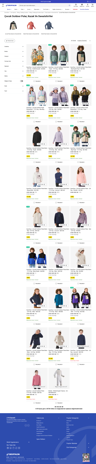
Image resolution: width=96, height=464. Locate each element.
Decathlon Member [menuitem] (84, 9)
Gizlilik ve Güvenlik (44, 458)
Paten (67, 431)
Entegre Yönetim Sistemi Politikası (44, 435)
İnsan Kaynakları (40, 431)
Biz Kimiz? (39, 420)
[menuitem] (9, 9)
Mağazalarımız (40, 422)
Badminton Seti (70, 425)
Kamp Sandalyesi (70, 435)
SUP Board (68, 420)
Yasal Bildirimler (29, 458)
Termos (68, 437)
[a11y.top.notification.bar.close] (90, 1)
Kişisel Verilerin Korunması (20, 458)
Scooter (68, 433)
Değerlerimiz (39, 433)
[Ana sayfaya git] (11, 5)
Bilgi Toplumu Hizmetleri (42, 429)
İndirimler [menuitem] (75, 9)
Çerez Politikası (37, 458)
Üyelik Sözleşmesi (41, 427)
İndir (50, 1)
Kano (67, 422)
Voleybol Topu (69, 439)
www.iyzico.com (21, 457)
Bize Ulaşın (39, 425)
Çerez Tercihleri (64, 458)
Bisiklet (68, 429)
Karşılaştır (38, 81)
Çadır (67, 427)
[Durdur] (87, 1)
